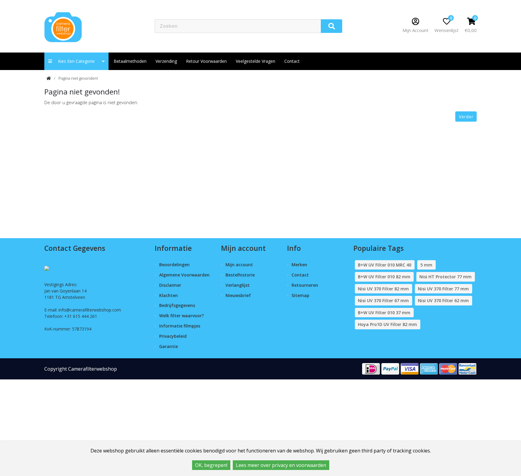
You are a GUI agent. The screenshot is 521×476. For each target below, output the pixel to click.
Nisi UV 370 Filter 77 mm (443, 289)
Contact (300, 275)
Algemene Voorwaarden (184, 275)
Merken (299, 264)
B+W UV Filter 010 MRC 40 (384, 265)
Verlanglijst (238, 285)
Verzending (166, 61)
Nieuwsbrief (238, 295)
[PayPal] (390, 368)
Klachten (168, 295)
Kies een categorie (78, 61)
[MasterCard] (448, 368)
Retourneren (305, 285)
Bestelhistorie (240, 275)
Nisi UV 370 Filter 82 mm (383, 289)
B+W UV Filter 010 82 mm (384, 277)
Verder (466, 117)
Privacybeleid (173, 336)
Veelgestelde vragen (255, 61)
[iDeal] (371, 368)
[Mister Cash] (468, 368)
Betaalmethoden (130, 61)
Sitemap (300, 295)
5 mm (426, 265)
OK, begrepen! (211, 465)
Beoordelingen (174, 264)
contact (292, 61)
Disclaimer (170, 285)
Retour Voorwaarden (206, 61)
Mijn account (239, 264)
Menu (363, 26)
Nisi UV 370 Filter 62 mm (443, 300)
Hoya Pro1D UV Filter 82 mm (387, 324)
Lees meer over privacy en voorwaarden (281, 465)
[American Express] (429, 368)
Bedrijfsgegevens (177, 305)
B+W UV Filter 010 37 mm (384, 312)
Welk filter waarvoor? (181, 315)
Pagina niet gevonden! (78, 78)
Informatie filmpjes (179, 326)
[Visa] (410, 368)
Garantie (168, 346)
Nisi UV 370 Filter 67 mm (383, 300)
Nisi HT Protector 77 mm (445, 277)
